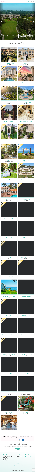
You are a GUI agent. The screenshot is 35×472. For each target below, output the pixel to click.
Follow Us (17, 449)
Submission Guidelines (19, 456)
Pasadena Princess (9, 35)
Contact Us (5, 460)
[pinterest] (30, 456)
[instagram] (28, 456)
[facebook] (26, 456)
